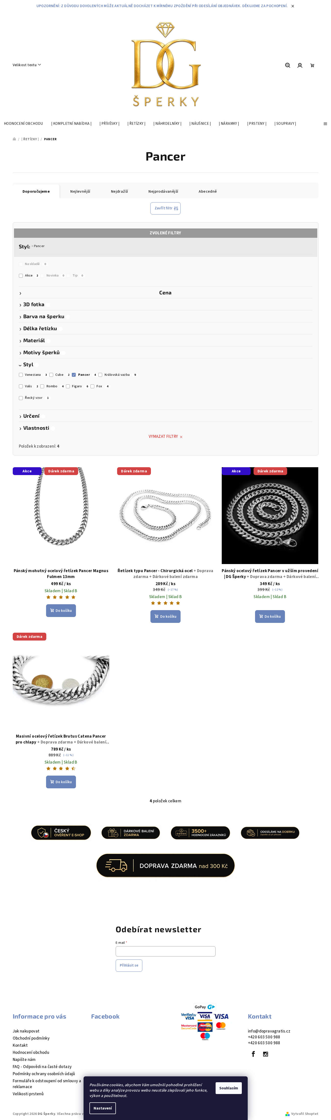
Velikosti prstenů (28, 1094)
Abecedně (208, 191)
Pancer (39, 246)
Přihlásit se (129, 965)
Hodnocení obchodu (31, 1053)
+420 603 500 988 (264, 1037)
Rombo (55, 386)
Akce (31, 275)
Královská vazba (120, 374)
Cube (62, 374)
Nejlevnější (80, 191)
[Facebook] (253, 1054)
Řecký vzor (37, 397)
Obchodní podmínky (31, 1038)
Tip (78, 275)
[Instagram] (265, 1054)
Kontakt (20, 1045)
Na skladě (35, 264)
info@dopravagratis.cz (269, 1031)
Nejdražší (119, 191)
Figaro (80, 386)
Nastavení (103, 1108)
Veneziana (36, 374)
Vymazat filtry (163, 437)
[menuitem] (23, 123)
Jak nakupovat (26, 1031)
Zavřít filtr (164, 208)
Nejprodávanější (163, 191)
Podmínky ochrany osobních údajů (44, 1074)
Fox (102, 386)
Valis (31, 386)
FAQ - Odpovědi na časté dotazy (42, 1067)
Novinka (55, 275)
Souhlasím (228, 1088)
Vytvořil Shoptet (304, 1113)
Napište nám (24, 1060)
